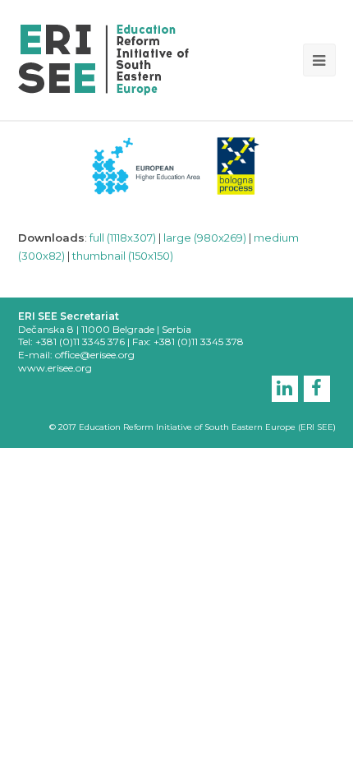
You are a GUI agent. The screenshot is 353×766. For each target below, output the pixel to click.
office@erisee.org (95, 354)
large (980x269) (204, 237)
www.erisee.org (55, 368)
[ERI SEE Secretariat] (103, 58)
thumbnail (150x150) (122, 255)
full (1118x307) (122, 237)
